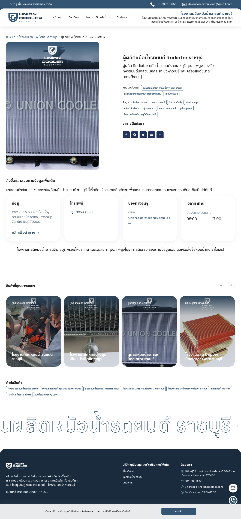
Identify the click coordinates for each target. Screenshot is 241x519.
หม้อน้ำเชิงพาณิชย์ (167, 108)
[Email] (160, 134)
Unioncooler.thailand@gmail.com (204, 487)
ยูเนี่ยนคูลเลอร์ (186, 108)
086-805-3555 (86, 212)
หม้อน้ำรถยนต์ (171, 93)
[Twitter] (143, 134)
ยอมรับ (178, 511)
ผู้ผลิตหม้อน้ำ (149, 108)
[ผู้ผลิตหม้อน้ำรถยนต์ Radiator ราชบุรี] (52, 106)
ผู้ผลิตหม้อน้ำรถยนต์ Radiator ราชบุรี (102, 388)
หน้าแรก (57, 17)
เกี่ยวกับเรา (74, 17)
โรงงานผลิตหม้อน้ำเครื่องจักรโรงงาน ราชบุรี (187, 388)
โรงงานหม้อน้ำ (175, 102)
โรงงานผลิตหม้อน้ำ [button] (96, 17)
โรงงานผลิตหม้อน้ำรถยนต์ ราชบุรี (38, 37)
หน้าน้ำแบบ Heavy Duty (46, 394)
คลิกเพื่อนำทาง (24, 232)
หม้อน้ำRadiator (132, 108)
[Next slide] (231, 285)
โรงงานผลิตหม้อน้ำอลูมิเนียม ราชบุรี (140, 114)
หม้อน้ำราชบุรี (192, 102)
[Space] (16, 465)
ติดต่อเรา (122, 17)
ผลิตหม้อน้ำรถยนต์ (132, 477)
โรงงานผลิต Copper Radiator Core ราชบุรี (143, 388)
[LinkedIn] (151, 134)
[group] (33, 331)
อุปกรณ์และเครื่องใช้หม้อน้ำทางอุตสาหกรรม (162, 88)
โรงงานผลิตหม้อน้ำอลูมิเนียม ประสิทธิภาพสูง (61, 388)
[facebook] (126, 134)
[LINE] (134, 134)
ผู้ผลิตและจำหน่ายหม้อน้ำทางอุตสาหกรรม (142, 93)
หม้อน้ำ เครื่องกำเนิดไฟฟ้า (19, 394)
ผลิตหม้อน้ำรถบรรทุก (220, 388)
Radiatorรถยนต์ (140, 102)
